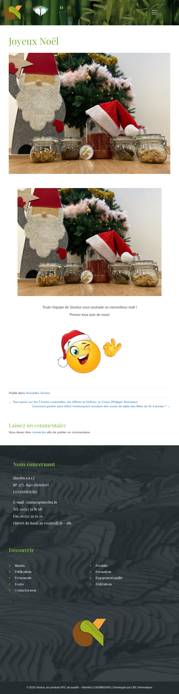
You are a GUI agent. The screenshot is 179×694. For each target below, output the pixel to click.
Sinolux (20, 566)
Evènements (23, 578)
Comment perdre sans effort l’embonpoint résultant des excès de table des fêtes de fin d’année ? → (101, 406)
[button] (61, 7)
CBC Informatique (141, 687)
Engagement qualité (109, 578)
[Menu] (154, 12)
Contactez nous (25, 590)
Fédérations (104, 584)
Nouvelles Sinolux (38, 393)
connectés (39, 432)
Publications (23, 572)
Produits (101, 566)
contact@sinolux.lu (41, 502)
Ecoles (19, 584)
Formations (103, 572)
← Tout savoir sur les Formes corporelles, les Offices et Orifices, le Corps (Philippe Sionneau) (73, 402)
